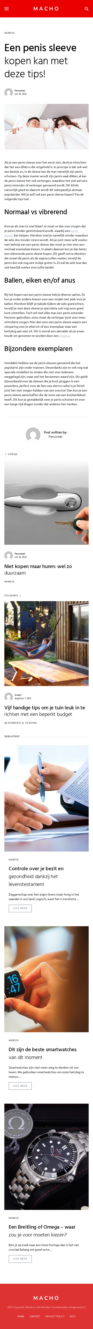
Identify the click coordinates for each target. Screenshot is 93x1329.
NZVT (73, 1317)
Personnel (20, 91)
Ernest (18, 695)
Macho (46, 8)
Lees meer (20, 908)
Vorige (13, 454)
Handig (9, 33)
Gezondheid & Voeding (20, 723)
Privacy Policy (54, 1317)
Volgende (11, 596)
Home (20, 1317)
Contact (34, 1317)
